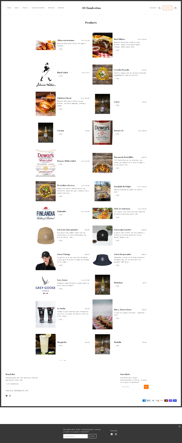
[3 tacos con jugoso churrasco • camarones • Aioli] (103, 314)
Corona (60, 130)
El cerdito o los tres (66, 185)
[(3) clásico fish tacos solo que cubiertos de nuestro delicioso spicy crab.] (103, 213)
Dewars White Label (66, 161)
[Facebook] (111, 434)
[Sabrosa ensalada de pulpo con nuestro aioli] (103, 191)
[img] (6, 396)
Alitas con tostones (66, 40)
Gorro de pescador (122, 254)
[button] (60, 49)
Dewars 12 (118, 130)
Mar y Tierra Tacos (123, 309)
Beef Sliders (119, 39)
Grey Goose (62, 280)
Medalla (117, 342)
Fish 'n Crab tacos (122, 208)
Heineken (118, 282)
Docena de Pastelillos (123, 157)
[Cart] (175, 8)
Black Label (62, 72)
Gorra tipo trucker (122, 229)
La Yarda (61, 308)
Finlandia (61, 211)
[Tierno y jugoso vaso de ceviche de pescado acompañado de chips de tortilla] (103, 75)
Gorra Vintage (63, 254)
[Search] (159, 8)
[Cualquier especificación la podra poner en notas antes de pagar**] (46, 284)
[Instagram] (116, 434)
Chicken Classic (64, 98)
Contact (167, 8)
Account (153, 8)
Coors (117, 102)
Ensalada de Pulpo (122, 186)
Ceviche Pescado (121, 70)
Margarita (62, 342)
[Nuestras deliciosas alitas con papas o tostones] (46, 45)
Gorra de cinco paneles (67, 229)
